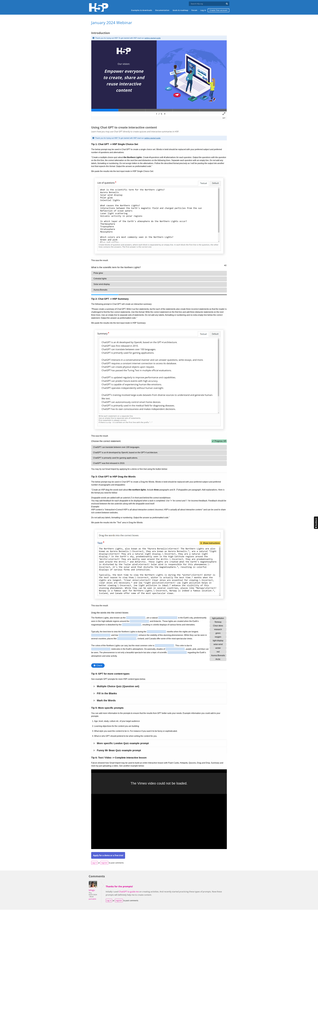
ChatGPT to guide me (129, 891)
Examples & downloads (141, 10)
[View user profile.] (93, 887)
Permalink (92, 899)
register (104, 863)
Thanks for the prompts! (119, 886)
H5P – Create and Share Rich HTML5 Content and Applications (99, 7)
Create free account (219, 10)
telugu (92, 890)
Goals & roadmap (180, 10)
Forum (194, 10)
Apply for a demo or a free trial (108, 855)
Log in (203, 10)
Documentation (162, 10)
